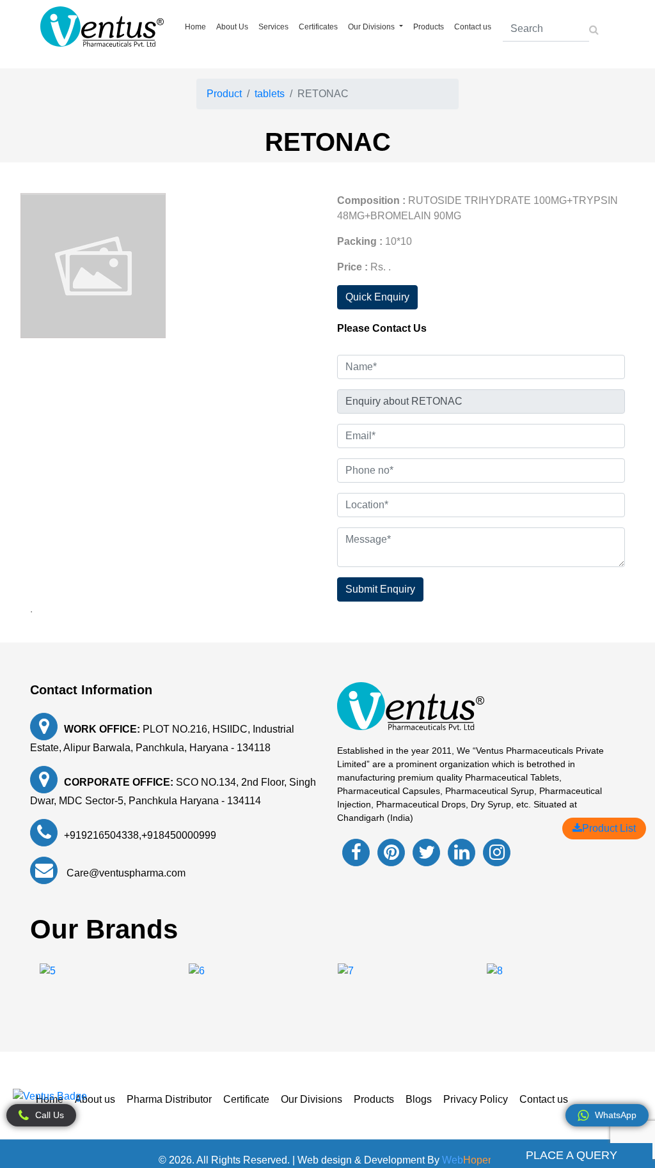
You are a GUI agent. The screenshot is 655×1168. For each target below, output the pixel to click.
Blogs (419, 1099)
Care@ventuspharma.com (124, 873)
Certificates (318, 26)
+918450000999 (178, 835)
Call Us (49, 1115)
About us (95, 1099)
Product (224, 93)
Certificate (246, 1099)
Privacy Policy (475, 1099)
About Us (232, 26)
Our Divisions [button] (372, 26)
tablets (270, 93)
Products (428, 26)
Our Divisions (311, 1099)
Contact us (472, 26)
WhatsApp (615, 1115)
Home (195, 26)
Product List (609, 828)
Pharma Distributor (169, 1099)
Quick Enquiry (377, 297)
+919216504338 (101, 835)
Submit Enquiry (380, 589)
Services (273, 26)
